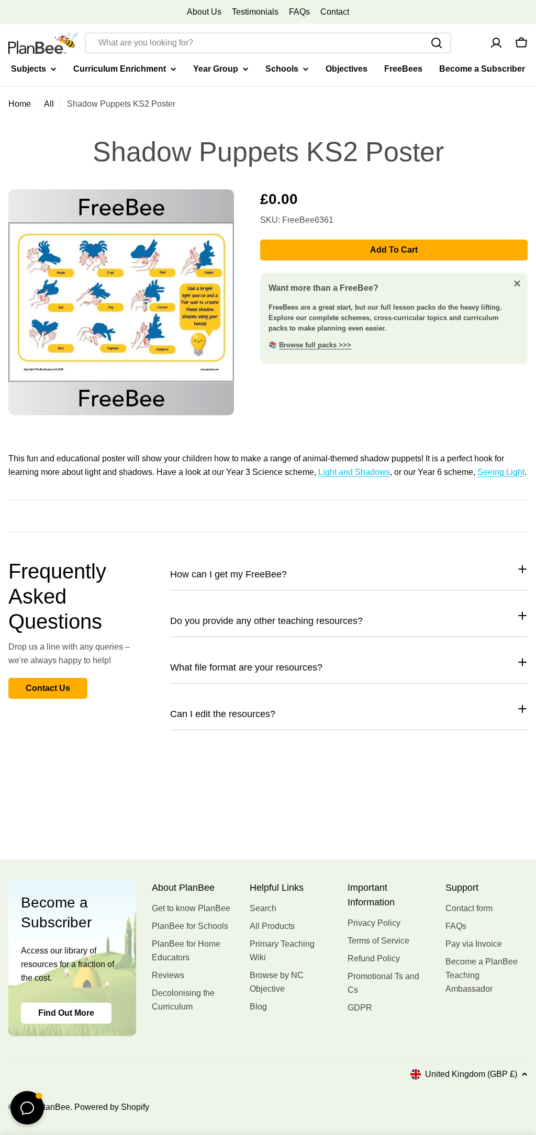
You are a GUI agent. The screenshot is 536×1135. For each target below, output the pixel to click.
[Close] (517, 283)
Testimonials (255, 11)
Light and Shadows (354, 472)
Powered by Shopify (111, 1107)
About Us (204, 11)
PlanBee (54, 1107)
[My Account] (496, 43)
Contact (334, 11)
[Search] (436, 43)
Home (19, 103)
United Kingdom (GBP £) (471, 1074)
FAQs (299, 11)
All (49, 103)
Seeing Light (500, 472)
